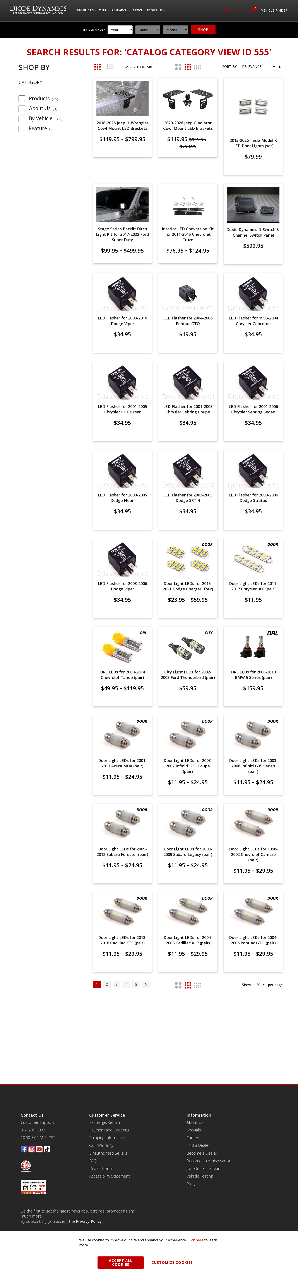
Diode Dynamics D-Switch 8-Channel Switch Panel (253, 232)
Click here (195, 1240)
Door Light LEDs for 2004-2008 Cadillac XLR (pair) (188, 940)
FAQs (94, 1160)
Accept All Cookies (121, 1262)
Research (119, 11)
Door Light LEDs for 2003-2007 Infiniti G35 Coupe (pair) (188, 766)
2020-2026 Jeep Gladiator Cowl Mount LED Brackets (188, 125)
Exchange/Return (104, 1122)
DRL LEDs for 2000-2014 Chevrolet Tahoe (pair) (122, 674)
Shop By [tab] (34, 67)
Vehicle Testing (200, 1176)
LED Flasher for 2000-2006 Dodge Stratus (253, 497)
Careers (193, 1137)
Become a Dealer (202, 1153)
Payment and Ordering (109, 1130)
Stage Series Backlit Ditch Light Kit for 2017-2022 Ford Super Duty (122, 234)
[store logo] (38, 10)
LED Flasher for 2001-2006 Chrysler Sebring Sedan (253, 409)
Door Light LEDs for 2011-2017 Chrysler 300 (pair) (253, 586)
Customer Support (37, 1122)
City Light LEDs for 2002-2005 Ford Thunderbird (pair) (188, 674)
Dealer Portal (101, 1168)
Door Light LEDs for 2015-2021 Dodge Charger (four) (188, 586)
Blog (191, 1183)
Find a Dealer (198, 1145)
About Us (154, 11)
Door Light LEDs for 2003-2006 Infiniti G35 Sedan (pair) (253, 766)
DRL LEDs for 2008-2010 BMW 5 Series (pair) (253, 674)
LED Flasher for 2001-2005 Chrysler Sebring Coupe (187, 409)
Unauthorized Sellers (108, 1153)
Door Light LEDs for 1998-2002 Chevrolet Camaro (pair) (253, 854)
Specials (194, 1130)
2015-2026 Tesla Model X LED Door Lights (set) (253, 143)
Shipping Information (107, 1137)
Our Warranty (101, 1145)
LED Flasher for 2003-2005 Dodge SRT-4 (187, 497)
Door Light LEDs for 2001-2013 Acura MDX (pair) (122, 763)
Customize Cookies (172, 1262)
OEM (102, 11)
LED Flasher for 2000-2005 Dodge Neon (122, 497)
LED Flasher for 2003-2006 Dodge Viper (122, 586)
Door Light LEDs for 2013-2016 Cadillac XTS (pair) (122, 940)
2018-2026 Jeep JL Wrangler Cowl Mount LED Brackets (122, 125)
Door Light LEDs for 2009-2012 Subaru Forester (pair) (122, 851)
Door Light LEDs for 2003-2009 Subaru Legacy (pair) (187, 851)
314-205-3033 (33, 1130)
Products (85, 11)
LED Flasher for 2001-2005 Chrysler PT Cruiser (122, 409)
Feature (43, 128)
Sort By (229, 66)
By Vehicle (48, 118)
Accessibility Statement (109, 1176)
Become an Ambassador (208, 1160)
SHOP (203, 29)
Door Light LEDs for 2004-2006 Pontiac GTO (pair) (253, 940)
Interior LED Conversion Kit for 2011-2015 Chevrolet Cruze (188, 234)
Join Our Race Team (204, 1168)
